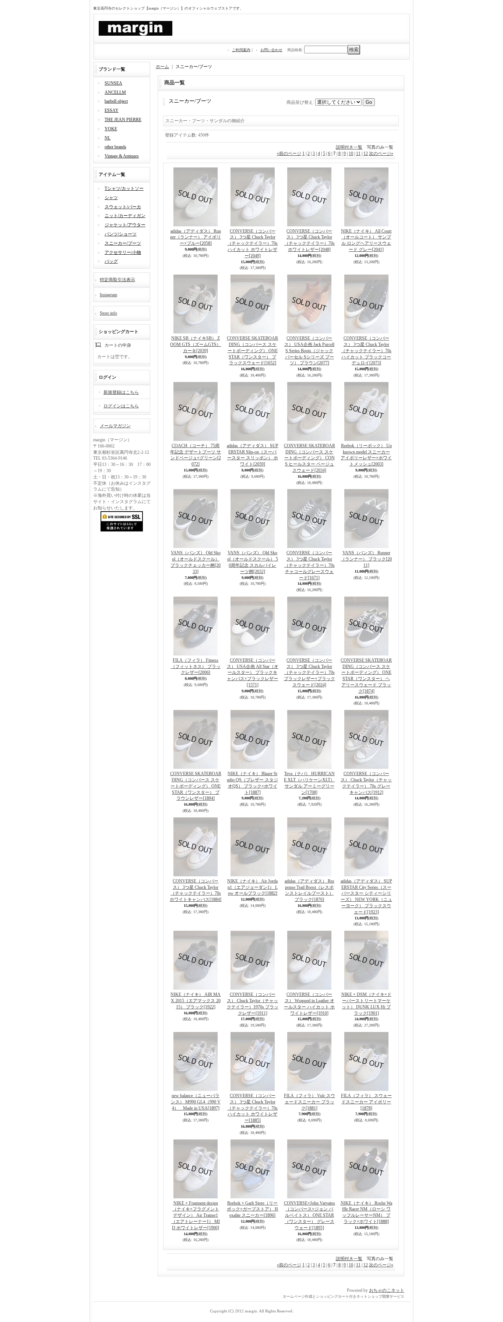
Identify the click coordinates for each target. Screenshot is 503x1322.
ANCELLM (115, 92)
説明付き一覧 (349, 147)
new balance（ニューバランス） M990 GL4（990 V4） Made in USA (196, 1102)
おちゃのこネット (386, 1290)
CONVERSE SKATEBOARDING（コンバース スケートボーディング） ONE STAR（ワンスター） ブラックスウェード (252, 350)
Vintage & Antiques (122, 156)
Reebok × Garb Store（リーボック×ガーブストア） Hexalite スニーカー (252, 1209)
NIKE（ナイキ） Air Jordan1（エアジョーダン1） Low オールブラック (252, 887)
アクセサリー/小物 (123, 252)
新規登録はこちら (121, 392)
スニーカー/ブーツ (123, 243)
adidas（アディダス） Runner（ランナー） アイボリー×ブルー (195, 237)
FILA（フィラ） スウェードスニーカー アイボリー (366, 1102)
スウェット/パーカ (123, 206)
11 (358, 153)
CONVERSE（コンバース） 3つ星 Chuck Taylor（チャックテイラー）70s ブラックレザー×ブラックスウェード (309, 672)
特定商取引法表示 (117, 279)
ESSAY (112, 110)
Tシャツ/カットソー (124, 188)
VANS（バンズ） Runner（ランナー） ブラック (366, 559)
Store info (108, 313)
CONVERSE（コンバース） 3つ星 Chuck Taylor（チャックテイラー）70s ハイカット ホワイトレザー (252, 243)
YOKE (111, 128)
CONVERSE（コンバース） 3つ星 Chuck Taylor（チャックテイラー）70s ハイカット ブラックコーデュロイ (366, 350)
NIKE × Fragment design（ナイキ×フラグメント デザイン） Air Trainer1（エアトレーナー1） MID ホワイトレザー (195, 1215)
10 (351, 153)
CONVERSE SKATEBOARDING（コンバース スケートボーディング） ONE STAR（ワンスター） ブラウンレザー (195, 786)
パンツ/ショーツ (121, 234)
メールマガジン (115, 425)
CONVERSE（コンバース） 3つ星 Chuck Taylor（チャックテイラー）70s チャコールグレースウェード (309, 565)
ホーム (162, 66)
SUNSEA (113, 83)
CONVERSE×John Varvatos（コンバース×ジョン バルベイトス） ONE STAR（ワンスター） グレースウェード (309, 1215)
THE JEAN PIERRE (123, 119)
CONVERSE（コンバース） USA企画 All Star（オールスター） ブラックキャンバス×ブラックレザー (252, 672)
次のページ (381, 153)
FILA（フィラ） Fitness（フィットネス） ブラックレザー (196, 666)
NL (107, 138)
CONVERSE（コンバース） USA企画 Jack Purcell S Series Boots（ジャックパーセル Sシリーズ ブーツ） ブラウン (309, 350)
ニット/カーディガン (125, 215)
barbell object (116, 101)
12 (365, 153)
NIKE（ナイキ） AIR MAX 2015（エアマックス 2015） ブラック (195, 1001)
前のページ (289, 153)
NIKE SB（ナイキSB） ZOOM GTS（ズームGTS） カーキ (195, 344)
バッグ (111, 261)
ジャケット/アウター (125, 224)
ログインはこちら (121, 406)
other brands (115, 146)
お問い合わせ (271, 50)
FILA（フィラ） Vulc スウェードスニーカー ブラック (309, 1102)
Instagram (108, 294)
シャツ (111, 197)
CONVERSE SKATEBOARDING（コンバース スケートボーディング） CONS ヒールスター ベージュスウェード (309, 458)
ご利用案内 (241, 50)
